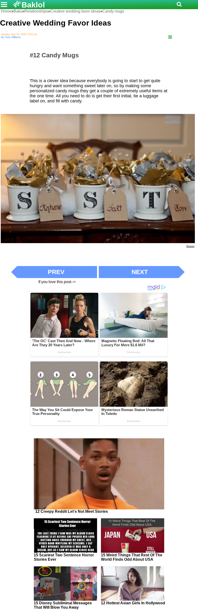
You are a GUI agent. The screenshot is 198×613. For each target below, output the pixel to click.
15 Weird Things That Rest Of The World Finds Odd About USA (131, 557)
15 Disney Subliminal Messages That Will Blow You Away (63, 605)
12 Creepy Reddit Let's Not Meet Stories (71, 511)
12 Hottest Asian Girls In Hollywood (133, 603)
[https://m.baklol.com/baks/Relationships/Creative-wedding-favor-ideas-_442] (170, 37)
